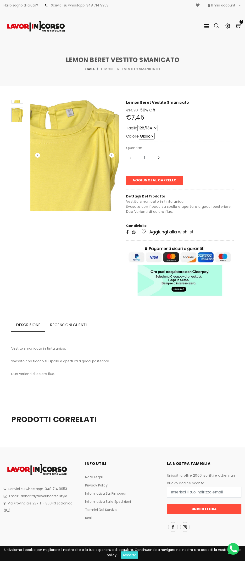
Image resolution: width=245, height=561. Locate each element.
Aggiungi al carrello (155, 180)
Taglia (131, 128)
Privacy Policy (96, 485)
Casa (90, 69)
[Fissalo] (133, 232)
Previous (37, 155)
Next (111, 155)
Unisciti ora (204, 509)
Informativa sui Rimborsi (105, 493)
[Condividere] (127, 232)
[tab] (28, 324)
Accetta (129, 555)
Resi (88, 517)
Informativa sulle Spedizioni (108, 501)
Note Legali (94, 477)
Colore (132, 136)
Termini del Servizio (101, 509)
